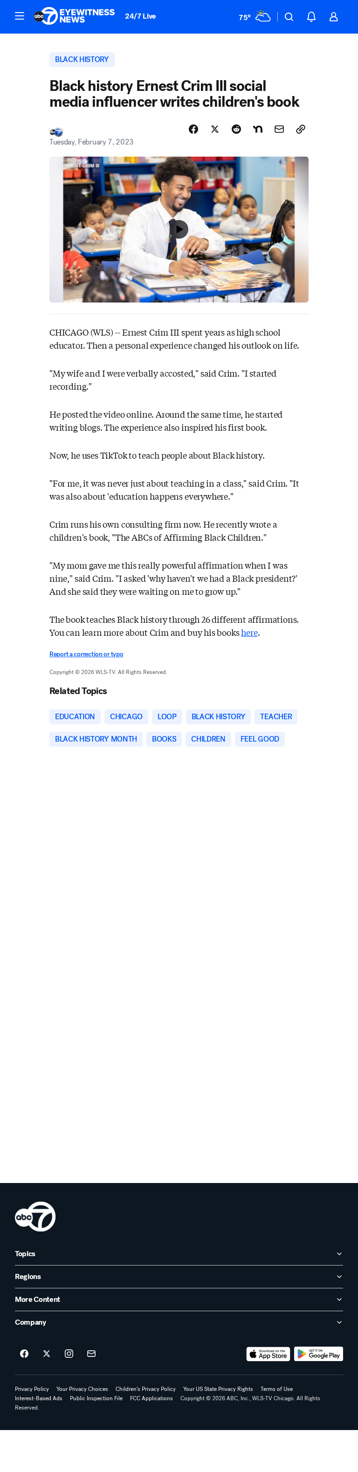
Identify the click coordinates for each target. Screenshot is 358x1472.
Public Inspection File (96, 1398)
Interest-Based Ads (38, 1398)
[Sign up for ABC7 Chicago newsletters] (91, 1354)
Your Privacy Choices (82, 1389)
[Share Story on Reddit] (236, 129)
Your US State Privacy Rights (218, 1389)
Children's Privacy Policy (146, 1389)
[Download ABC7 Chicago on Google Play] (318, 1354)
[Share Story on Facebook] (193, 129)
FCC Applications (151, 1398)
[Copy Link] (301, 129)
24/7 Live (140, 16)
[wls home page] (35, 1216)
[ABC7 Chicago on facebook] (24, 1354)
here (249, 632)
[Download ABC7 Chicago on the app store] (268, 1354)
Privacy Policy (32, 1389)
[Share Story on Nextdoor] (258, 129)
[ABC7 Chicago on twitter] (46, 1354)
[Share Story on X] (215, 129)
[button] (19, 16)
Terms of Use (277, 1389)
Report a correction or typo (86, 654)
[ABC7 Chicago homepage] (74, 17)
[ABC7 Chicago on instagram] (69, 1354)
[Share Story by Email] (279, 129)
